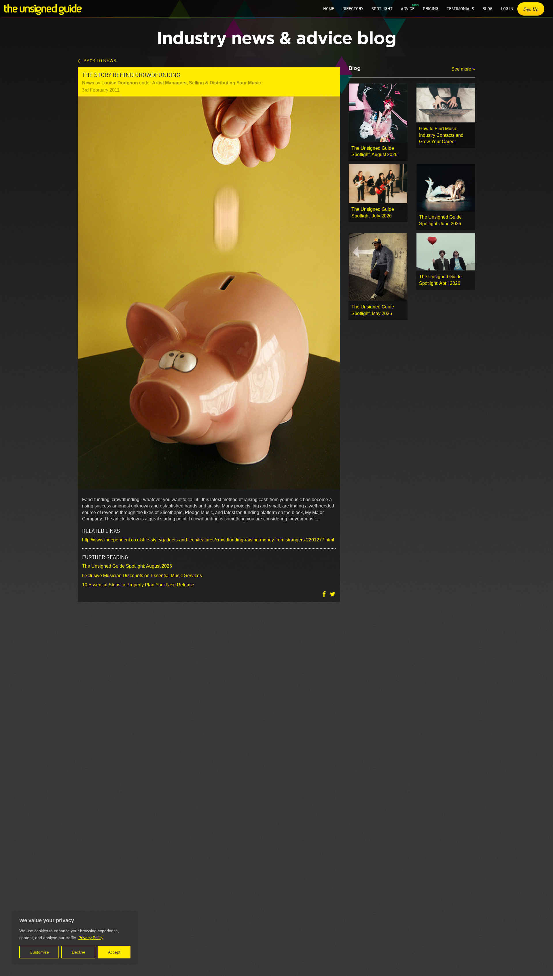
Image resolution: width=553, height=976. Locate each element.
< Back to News (97, 60)
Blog (487, 8)
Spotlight (382, 8)
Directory (352, 8)
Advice (407, 8)
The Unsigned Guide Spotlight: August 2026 (127, 566)
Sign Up (530, 9)
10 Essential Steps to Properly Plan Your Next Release (138, 584)
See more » (463, 69)
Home (328, 8)
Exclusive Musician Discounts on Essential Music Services (142, 575)
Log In (507, 8)
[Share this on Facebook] (324, 594)
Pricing (430, 8)
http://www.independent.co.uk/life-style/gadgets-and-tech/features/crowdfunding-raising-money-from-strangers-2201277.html (208, 539)
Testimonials (460, 8)
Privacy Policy (90, 937)
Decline (78, 952)
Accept (114, 952)
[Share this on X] (332, 594)
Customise (39, 952)
